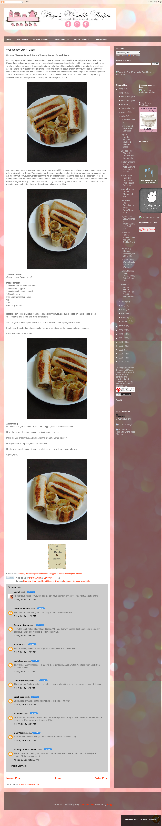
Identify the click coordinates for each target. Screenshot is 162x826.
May (123, 305)
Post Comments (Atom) (29, 784)
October (125, 104)
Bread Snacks (47, 581)
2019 (121, 89)
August (124, 112)
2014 (121, 338)
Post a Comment (18, 766)
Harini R (18, 644)
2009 (121, 358)
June (123, 302)
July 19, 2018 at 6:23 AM (25, 741)
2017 (121, 326)
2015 (121, 334)
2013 (121, 342)
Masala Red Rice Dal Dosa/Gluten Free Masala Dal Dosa (127, 180)
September (126, 108)
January (125, 321)
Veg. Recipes (22, 39)
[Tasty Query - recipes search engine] (147, 231)
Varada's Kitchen (22, 609)
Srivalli (17, 592)
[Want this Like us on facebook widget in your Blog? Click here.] (158, 824)
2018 (121, 93)
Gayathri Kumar (21, 625)
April (123, 309)
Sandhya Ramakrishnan (25, 749)
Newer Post (13, 778)
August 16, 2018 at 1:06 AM (26, 760)
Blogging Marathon (31, 581)
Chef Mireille (20, 733)
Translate (136, 56)
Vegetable (85, 581)
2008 (121, 362)
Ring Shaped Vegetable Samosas (127, 128)
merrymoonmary (87, 805)
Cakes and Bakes (61, 39)
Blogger (110, 805)
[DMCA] (123, 395)
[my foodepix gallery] (149, 217)
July (123, 116)
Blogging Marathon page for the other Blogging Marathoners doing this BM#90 (50, 574)
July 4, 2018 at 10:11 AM (25, 600)
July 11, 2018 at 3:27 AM (25, 724)
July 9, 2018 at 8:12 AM (24, 672)
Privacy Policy (101, 39)
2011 (121, 350)
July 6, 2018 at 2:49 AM (24, 636)
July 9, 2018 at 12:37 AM (25, 652)
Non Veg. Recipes (40, 39)
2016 (121, 330)
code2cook (19, 661)
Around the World (81, 39)
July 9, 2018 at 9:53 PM (24, 688)
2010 (121, 354)
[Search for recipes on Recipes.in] (124, 424)
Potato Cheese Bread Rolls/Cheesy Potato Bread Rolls (128, 276)
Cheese (58, 581)
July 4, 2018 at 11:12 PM (25, 616)
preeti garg (19, 697)
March (124, 313)
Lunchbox (67, 581)
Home (8, 39)
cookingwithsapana (23, 680)
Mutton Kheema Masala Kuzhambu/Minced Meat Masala (128, 167)
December (126, 96)
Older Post (101, 778)
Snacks (76, 581)
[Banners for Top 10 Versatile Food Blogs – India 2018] (137, 74)
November (126, 100)
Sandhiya (18, 713)
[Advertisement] (135, 451)
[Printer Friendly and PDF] (10, 578)
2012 (121, 346)
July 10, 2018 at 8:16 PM (25, 705)
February (125, 317)
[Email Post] (58, 578)
